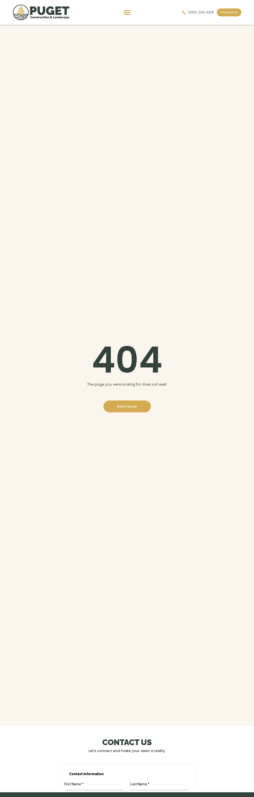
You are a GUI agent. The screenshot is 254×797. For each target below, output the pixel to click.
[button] (126, 12)
